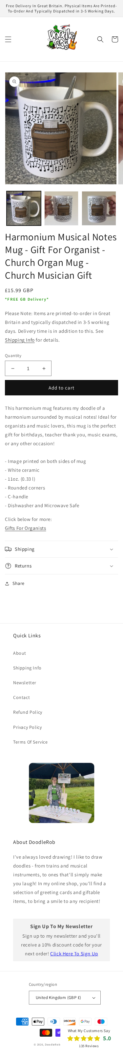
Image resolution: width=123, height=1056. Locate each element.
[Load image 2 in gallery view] (61, 208)
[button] (8, 39)
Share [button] (18, 583)
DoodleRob (52, 1044)
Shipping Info (20, 340)
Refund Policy (27, 712)
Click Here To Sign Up (74, 953)
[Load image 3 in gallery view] (99, 208)
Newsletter (24, 683)
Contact (21, 697)
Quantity (13, 355)
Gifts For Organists (25, 528)
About (19, 653)
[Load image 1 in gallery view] (24, 208)
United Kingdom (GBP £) (58, 997)
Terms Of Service (30, 742)
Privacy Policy (27, 727)
